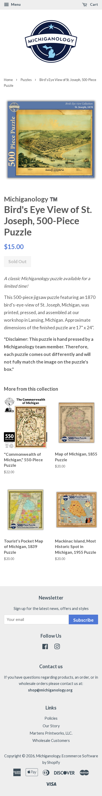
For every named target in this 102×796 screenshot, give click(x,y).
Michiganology (48, 756)
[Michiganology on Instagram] (57, 647)
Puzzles (26, 80)
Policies (51, 718)
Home (8, 80)
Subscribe (83, 620)
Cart (93, 4)
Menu (15, 4)
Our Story (51, 726)
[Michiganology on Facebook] (45, 647)
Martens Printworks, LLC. (51, 733)
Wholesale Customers (51, 740)
